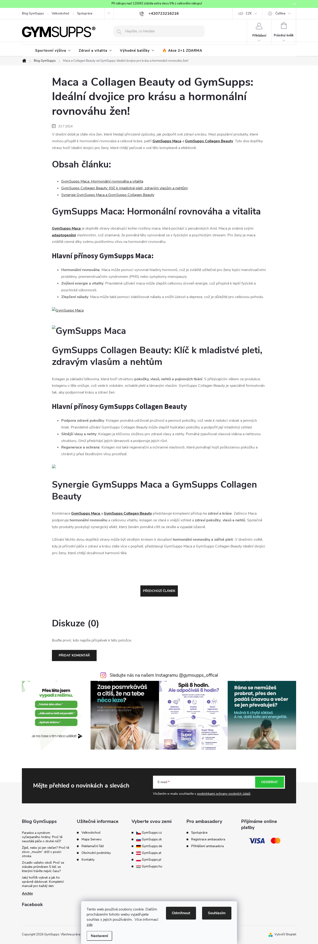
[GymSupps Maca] (68, 310)
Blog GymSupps (33, 13)
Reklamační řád (92, 846)
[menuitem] (53, 50)
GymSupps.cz (151, 833)
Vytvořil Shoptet (285, 934)
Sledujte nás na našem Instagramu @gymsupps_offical (164, 675)
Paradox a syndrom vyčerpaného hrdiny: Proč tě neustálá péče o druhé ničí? (42, 837)
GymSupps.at (151, 853)
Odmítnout (181, 913)
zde (89, 924)
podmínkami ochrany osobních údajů (223, 793)
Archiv (27, 893)
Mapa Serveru (91, 839)
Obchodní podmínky (96, 853)
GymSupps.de (151, 846)
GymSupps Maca (166, 141)
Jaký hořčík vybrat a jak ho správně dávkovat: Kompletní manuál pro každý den (43, 881)
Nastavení (99, 935)
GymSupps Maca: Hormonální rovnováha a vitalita (102, 181)
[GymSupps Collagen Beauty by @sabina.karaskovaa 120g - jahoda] (54, 466)
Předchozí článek (159, 591)
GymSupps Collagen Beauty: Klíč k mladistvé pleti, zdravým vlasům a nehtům (124, 188)
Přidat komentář (74, 655)
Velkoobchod (60, 13)
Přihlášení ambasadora (207, 846)
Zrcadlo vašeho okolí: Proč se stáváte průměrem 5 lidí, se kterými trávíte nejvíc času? (43, 866)
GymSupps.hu (151, 866)
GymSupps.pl (151, 860)
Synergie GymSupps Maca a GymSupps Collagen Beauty (107, 194)
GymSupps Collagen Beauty (209, 141)
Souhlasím (217, 913)
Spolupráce (84, 13)
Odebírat (269, 782)
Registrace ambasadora (208, 839)
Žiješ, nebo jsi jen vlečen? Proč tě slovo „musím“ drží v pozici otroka (45, 852)
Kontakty (88, 860)
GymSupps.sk (151, 839)
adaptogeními (64, 235)
